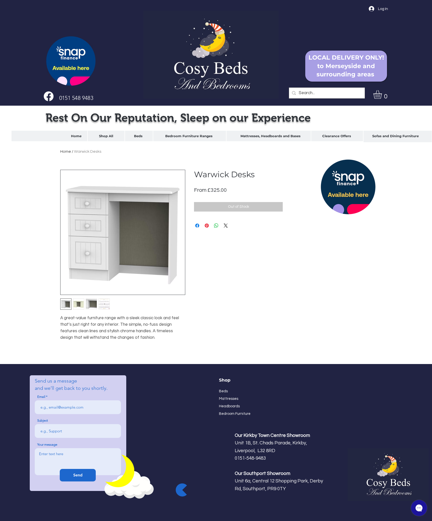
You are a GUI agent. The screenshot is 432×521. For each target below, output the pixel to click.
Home (65, 151)
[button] (382, 94)
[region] (139, 135)
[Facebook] (49, 96)
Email (41, 396)
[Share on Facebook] (197, 226)
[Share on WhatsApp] (216, 226)
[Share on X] (226, 226)
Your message (47, 444)
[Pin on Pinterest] (207, 226)
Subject (42, 420)
